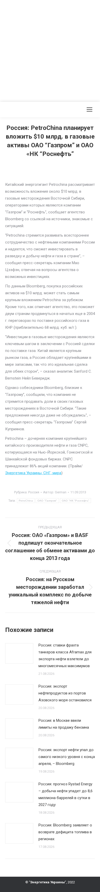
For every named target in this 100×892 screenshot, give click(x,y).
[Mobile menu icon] (89, 109)
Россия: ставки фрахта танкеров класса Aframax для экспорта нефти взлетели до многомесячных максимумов (65, 655)
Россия (33, 492)
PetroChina (26, 500)
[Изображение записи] (19, 653)
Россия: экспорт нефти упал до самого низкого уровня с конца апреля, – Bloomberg (66, 757)
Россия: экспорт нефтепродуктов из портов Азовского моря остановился (65, 693)
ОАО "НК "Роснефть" (75, 500)
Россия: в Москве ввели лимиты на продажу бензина (63, 724)
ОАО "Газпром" (47, 500)
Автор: (54, 492)
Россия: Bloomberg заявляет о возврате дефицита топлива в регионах (65, 832)
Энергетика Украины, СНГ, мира (33, 473)
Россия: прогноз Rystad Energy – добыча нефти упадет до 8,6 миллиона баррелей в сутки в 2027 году (65, 794)
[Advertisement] (50, 50)
